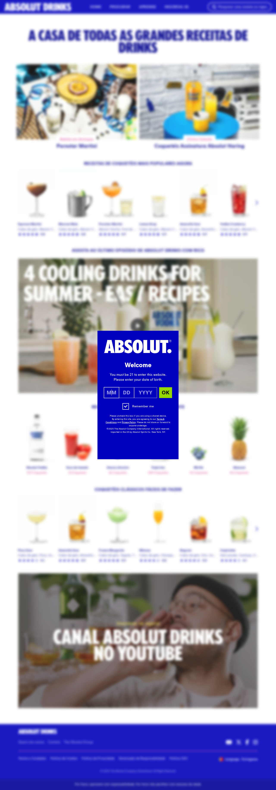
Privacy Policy (129, 422)
